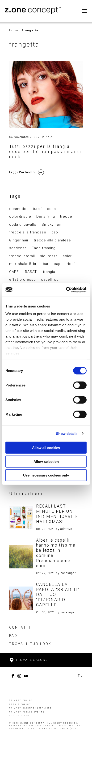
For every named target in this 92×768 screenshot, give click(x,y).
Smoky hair (51, 224)
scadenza (18, 248)
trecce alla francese (27, 232)
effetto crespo (22, 279)
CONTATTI (19, 627)
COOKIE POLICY (20, 704)
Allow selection (46, 461)
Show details (66, 433)
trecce (66, 216)
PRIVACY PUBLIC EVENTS (27, 712)
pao (54, 232)
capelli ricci (64, 264)
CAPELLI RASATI (23, 272)
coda (51, 209)
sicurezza (49, 256)
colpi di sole (20, 216)
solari (68, 256)
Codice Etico (19, 716)
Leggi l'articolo (22, 172)
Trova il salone (31, 660)
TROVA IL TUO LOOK (30, 644)
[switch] (80, 385)
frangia (49, 272)
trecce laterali (22, 256)
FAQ (13, 636)
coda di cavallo (22, 224)
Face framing (43, 248)
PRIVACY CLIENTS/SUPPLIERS (30, 708)
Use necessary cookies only (46, 475)
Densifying (45, 216)
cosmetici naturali (25, 209)
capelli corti (52, 279)
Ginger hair (19, 240)
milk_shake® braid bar (29, 264)
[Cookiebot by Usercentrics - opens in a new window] (66, 290)
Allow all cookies (46, 448)
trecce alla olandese (52, 240)
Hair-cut (47, 137)
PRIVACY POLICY (21, 700)
